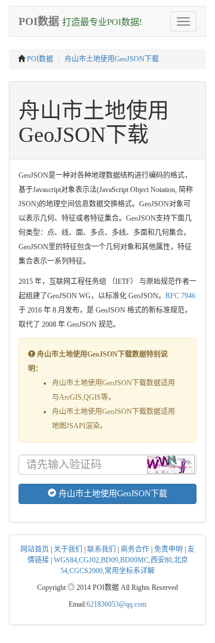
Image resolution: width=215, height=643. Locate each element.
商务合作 (135, 549)
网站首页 (34, 549)
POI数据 (40, 59)
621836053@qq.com (116, 604)
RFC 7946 (180, 296)
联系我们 (101, 549)
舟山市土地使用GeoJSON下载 (111, 59)
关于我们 (68, 549)
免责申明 (168, 549)
